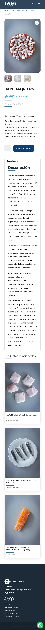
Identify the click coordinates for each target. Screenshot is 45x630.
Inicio (6, 10)
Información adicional (11, 613)
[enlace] (6, 601)
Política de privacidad (11, 607)
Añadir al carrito (23, 148)
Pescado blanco (23, 10)
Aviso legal (7, 604)
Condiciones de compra (11, 616)
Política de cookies (10, 610)
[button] (37, 23)
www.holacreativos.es (30, 626)
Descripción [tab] (12, 161)
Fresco (12, 10)
